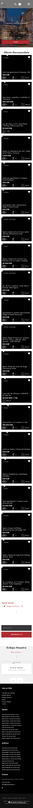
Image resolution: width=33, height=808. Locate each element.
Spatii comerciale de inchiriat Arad (11, 765)
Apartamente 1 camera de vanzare (11, 719)
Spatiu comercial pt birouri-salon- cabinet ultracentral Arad (15, 233)
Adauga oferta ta (6, 695)
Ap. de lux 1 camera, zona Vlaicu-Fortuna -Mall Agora (15, 287)
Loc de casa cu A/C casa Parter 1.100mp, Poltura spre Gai (14, 125)
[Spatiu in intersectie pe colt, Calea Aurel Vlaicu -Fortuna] (16, 136)
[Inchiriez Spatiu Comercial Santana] (17, 432)
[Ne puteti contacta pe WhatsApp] (16, 802)
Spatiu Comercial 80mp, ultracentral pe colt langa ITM (14, 529)
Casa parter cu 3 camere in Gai (14, 422)
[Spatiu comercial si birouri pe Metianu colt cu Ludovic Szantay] (16, 244)
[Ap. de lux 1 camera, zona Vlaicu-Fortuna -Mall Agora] (16, 271)
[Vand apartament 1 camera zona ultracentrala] (16, 486)
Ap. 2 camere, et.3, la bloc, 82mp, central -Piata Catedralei (16, 583)
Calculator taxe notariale (8, 693)
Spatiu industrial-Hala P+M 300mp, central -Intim (16, 556)
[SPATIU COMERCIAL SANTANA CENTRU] (17, 459)
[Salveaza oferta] (29, 57)
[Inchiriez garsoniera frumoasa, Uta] (16, 55)
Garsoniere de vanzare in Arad (10, 714)
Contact (4, 704)
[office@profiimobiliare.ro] (20, 4)
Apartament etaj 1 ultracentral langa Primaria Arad (14, 206)
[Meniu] (28, 4)
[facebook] (2, 788)
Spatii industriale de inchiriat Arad (11, 767)
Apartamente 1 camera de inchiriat (11, 752)
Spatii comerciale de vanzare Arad (11, 732)
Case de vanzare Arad (8, 727)
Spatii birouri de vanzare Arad (10, 730)
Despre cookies (7, 798)
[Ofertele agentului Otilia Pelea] (16, 663)
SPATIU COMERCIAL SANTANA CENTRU (14, 475)
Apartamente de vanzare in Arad (10, 716)
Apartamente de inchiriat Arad (10, 750)
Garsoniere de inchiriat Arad (9, 748)
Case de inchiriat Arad (8, 761)
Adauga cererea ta (7, 697)
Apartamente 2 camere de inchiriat (11, 754)
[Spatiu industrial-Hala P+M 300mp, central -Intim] (16, 540)
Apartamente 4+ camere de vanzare (11, 725)
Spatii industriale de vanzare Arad (11, 734)
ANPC (24, 798)
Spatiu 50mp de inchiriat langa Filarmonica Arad (14, 367)
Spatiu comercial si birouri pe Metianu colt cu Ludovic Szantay (15, 260)
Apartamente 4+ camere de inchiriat (11, 759)
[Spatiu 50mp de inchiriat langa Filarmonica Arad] (16, 352)
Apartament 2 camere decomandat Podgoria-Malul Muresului (16, 314)
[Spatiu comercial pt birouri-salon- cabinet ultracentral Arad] (16, 217)
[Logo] (3, 4)
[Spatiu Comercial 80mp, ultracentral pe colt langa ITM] (16, 513)
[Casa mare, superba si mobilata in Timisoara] (16, 82)
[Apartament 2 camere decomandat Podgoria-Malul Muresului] (16, 298)
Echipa (3, 699)
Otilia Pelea (16, 668)
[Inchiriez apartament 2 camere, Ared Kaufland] (16, 163)
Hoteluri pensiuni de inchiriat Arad (11, 770)
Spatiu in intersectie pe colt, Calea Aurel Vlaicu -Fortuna (16, 152)
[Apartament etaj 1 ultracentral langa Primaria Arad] (16, 190)
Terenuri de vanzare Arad (9, 736)
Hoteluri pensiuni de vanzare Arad (11, 738)
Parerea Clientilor (6, 702)
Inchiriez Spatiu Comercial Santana (16, 449)
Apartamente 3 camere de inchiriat (11, 757)
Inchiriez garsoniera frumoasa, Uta (16, 72)
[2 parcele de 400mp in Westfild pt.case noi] (16, 379)
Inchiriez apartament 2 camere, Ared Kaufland (14, 179)
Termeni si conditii (16, 798)
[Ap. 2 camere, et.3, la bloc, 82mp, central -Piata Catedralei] (16, 567)
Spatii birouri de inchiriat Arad (10, 763)
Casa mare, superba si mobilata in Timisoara (16, 98)
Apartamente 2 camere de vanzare (11, 721)
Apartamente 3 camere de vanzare (11, 723)
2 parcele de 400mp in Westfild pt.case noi (15, 394)
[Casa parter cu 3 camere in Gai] (16, 405)
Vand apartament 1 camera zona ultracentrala (15, 502)
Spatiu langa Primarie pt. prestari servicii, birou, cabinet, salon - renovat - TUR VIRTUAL (15, 340)
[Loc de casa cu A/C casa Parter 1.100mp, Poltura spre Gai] (16, 109)
